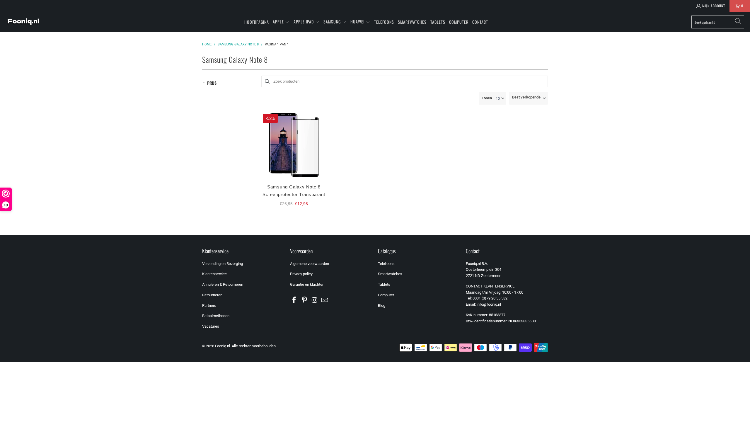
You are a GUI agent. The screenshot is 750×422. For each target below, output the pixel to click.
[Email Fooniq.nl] (325, 300)
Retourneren (212, 295)
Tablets (384, 284)
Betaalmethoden (215, 316)
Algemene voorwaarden (309, 263)
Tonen (487, 98)
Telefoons (386, 263)
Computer (386, 295)
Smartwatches (390, 274)
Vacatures (210, 326)
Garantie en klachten (307, 284)
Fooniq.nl (222, 346)
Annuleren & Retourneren (222, 284)
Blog (381, 305)
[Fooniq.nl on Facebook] (294, 300)
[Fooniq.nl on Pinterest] (304, 300)
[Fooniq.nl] (23, 22)
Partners (209, 305)
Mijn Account (713, 5)
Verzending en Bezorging (222, 263)
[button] (281, 22)
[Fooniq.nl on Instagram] (314, 300)
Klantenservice (214, 274)
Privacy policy (301, 274)
